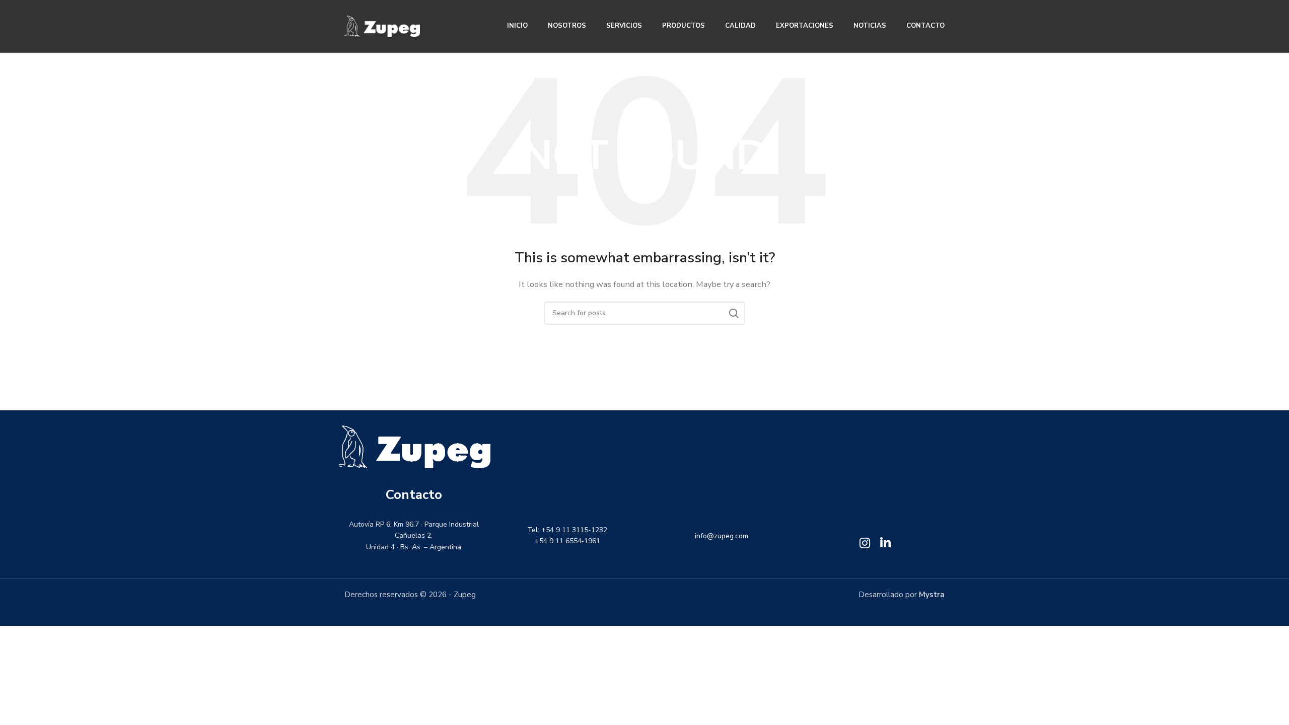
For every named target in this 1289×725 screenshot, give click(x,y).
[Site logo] (382, 26)
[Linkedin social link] (885, 543)
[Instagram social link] (864, 543)
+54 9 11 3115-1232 (575, 530)
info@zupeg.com (721, 536)
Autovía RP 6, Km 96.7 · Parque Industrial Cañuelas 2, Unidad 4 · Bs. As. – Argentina (414, 536)
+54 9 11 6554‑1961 (567, 541)
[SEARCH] (733, 313)
